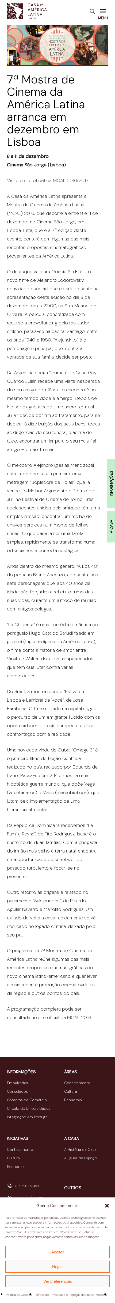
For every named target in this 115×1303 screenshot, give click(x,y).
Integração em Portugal (27, 1117)
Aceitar (57, 1252)
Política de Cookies (19, 1295)
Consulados (17, 1091)
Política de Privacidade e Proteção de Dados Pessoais (70, 1295)
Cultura (70, 1091)
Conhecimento (77, 1082)
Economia (73, 1099)
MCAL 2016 (79, 1017)
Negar (57, 1266)
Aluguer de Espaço (80, 1158)
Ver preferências (57, 1281)
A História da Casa (80, 1149)
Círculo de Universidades (28, 1108)
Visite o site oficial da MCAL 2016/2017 (48, 180)
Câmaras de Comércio (27, 1099)
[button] (107, 1205)
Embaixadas (17, 1082)
